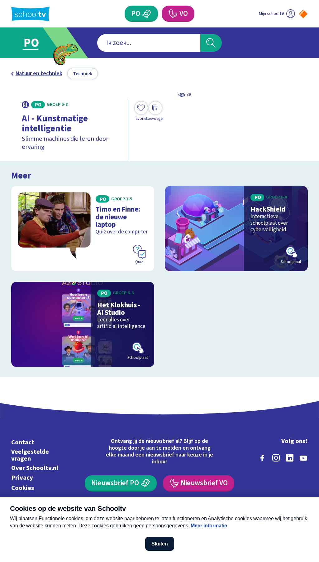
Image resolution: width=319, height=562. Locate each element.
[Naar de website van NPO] (303, 13)
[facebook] (262, 458)
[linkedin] (290, 458)
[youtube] (303, 458)
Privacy (22, 477)
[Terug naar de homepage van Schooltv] (30, 14)
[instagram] (276, 458)
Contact (22, 442)
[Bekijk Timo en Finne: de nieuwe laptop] (82, 228)
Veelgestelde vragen (30, 455)
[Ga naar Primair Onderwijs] (40, 42)
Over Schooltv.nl (34, 467)
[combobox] (148, 43)
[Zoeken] (210, 43)
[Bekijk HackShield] (236, 228)
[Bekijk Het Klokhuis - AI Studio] (82, 324)
